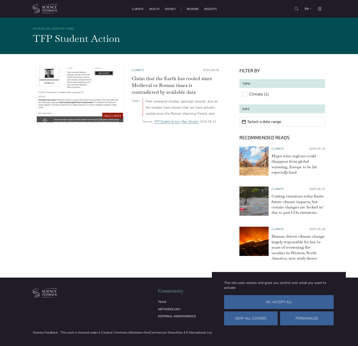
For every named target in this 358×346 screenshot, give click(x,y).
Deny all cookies (250, 318)
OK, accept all (279, 302)
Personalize (307, 318)
